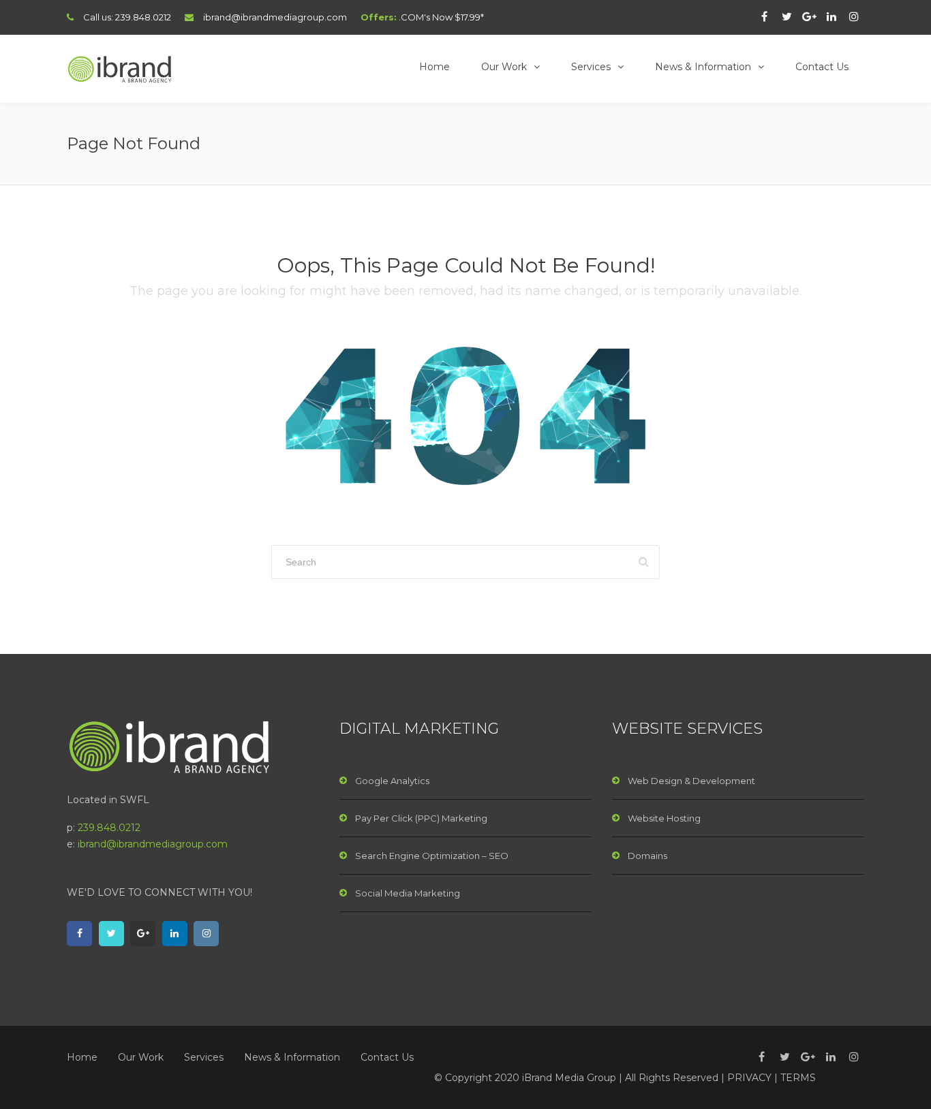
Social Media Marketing (407, 893)
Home (434, 67)
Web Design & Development (691, 780)
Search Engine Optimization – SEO (431, 855)
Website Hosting (664, 818)
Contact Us (822, 67)
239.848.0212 (143, 17)
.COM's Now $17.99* (441, 17)
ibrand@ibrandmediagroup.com (275, 17)
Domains (647, 855)
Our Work (504, 67)
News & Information (703, 67)
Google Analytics (392, 780)
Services (591, 67)
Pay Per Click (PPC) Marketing (421, 818)
